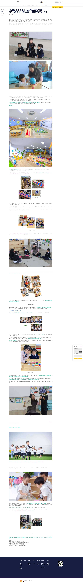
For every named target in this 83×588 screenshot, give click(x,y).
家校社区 (34, 563)
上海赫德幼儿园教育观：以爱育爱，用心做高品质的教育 (16, 544)
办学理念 (21, 564)
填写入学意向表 (55, 7)
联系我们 (21, 568)
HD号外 (2, 11)
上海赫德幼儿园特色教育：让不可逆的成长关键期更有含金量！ (17, 545)
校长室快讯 (2, 9)
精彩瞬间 (2, 13)
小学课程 (29, 564)
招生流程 (42, 563)
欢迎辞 (20, 563)
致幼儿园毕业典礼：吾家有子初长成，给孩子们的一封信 (16, 541)
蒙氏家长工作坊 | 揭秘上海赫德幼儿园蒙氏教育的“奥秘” (16, 543)
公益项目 (48, 563)
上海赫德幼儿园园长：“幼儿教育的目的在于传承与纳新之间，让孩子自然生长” (19, 542)
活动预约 (58, 7)
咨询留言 (61, 7)
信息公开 (48, 564)
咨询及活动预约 (43, 567)
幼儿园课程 (29, 563)
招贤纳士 (21, 567)
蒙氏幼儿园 (13, 170)
